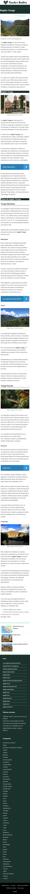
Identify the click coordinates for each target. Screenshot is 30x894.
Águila (5, 745)
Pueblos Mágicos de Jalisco (12, 609)
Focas (4, 798)
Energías (5, 791)
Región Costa (16, 634)
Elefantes (5, 781)
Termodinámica (7, 866)
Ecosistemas (6, 779)
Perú (8, 617)
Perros (5, 854)
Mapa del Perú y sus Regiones (11, 666)
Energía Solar (7, 789)
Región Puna (6, 695)
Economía (6, 776)
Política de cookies (11, 888)
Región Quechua (7, 698)
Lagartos (5, 818)
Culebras (5, 772)
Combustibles (7, 764)
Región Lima (6, 692)
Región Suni (6, 704)
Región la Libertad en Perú (10, 686)
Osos (4, 847)
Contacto (13, 885)
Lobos (5, 827)
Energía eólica (7, 784)
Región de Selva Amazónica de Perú (12, 680)
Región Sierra (6, 701)
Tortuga (5, 876)
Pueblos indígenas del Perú (20, 644)
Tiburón (5, 869)
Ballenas (5, 755)
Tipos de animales (8, 873)
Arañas (5, 750)
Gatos (4, 801)
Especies (5, 796)
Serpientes (6, 864)
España (5, 793)
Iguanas (5, 813)
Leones (5, 820)
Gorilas (5, 803)
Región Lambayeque (8, 689)
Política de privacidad (22, 885)
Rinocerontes (7, 861)
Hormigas (6, 810)
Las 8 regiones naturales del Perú (11, 663)
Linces (5, 825)
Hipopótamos (7, 808)
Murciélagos (6, 844)
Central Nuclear (7, 759)
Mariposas (6, 832)
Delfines (5, 774)
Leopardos (6, 822)
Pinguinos (6, 859)
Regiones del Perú (7, 707)
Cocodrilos (6, 762)
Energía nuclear (7, 786)
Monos (5, 842)
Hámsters (6, 806)
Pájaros (5, 849)
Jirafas (5, 815)
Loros (4, 830)
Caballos (5, 757)
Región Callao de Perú (8, 672)
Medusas (5, 837)
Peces (4, 852)
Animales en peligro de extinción (12, 747)
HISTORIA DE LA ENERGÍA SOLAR (13, 726)
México (5, 839)
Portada (3, 617)
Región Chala (6, 675)
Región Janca (6, 683)
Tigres (5, 871)
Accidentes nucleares (9, 742)
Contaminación (7, 769)
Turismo (5, 878)
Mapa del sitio (5, 885)
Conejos (5, 767)
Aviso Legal (21, 888)
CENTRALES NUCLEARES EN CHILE (13, 721)
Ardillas (5, 752)
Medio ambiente (7, 835)
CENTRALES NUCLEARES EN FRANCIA (14, 723)
